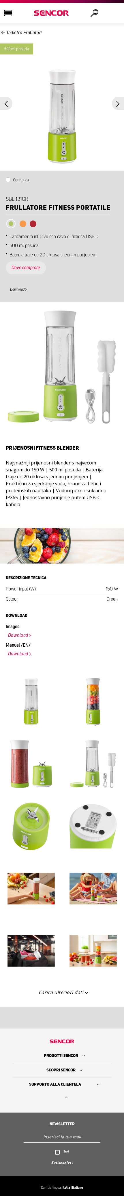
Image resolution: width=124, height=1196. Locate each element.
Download (17, 289)
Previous (6, 103)
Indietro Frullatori (24, 32)
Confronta (21, 180)
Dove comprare (26, 267)
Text (66, 1151)
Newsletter (62, 1124)
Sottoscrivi (61, 1162)
